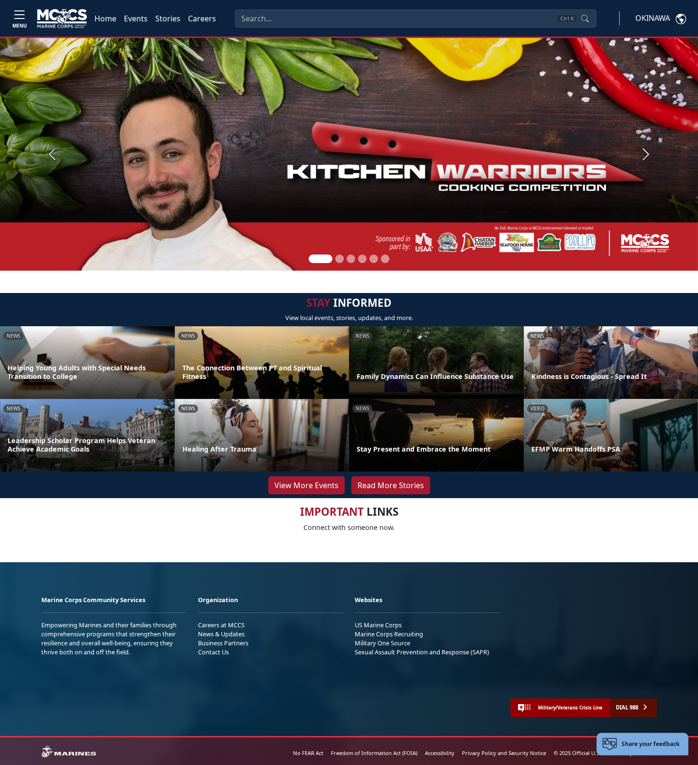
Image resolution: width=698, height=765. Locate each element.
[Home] (62, 18)
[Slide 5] (373, 259)
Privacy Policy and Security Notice (504, 752)
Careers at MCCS (221, 625)
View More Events (306, 485)
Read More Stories (391, 485)
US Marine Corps (378, 625)
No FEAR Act (308, 752)
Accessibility (439, 752)
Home (105, 18)
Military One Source (382, 643)
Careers (202, 18)
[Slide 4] (362, 259)
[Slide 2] (339, 259)
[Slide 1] (320, 259)
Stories (167, 18)
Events (136, 18)
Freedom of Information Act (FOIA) (374, 752)
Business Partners (223, 643)
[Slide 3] (351, 259)
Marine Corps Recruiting (389, 634)
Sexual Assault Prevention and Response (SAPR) (422, 652)
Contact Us (213, 652)
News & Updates (221, 634)
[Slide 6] (385, 259)
